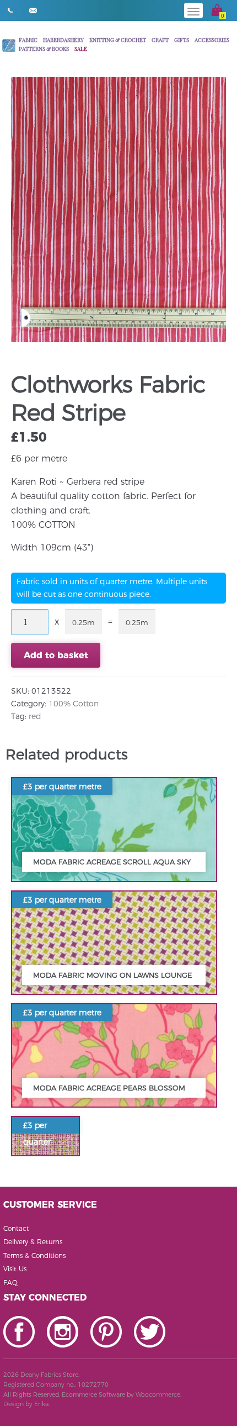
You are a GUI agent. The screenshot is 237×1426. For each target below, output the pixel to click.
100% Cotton (74, 704)
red (35, 716)
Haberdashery (63, 39)
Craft (160, 39)
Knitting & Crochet (117, 39)
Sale (80, 48)
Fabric (28, 39)
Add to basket (56, 655)
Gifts (181, 39)
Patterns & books (44, 48)
